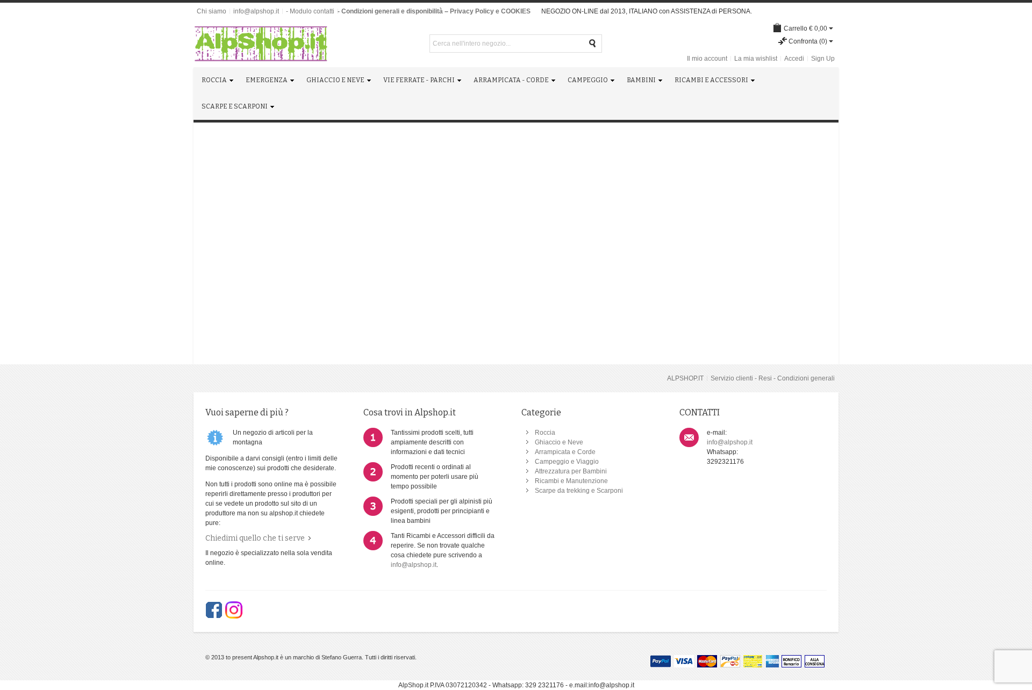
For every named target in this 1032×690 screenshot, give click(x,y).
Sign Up (823, 58)
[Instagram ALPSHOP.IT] (233, 610)
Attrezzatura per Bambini (571, 471)
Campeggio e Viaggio (567, 461)
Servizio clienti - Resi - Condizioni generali (773, 378)
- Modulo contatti (310, 11)
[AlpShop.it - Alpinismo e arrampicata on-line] (261, 43)
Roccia (545, 432)
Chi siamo (211, 11)
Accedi (794, 58)
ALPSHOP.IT (685, 378)
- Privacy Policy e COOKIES (488, 11)
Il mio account (707, 58)
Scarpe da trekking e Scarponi (579, 490)
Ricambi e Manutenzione (571, 481)
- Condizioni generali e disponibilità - (392, 11)
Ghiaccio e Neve (559, 442)
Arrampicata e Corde (565, 452)
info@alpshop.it (256, 11)
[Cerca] (593, 44)
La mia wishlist (755, 58)
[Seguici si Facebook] (214, 610)
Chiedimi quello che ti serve (255, 538)
